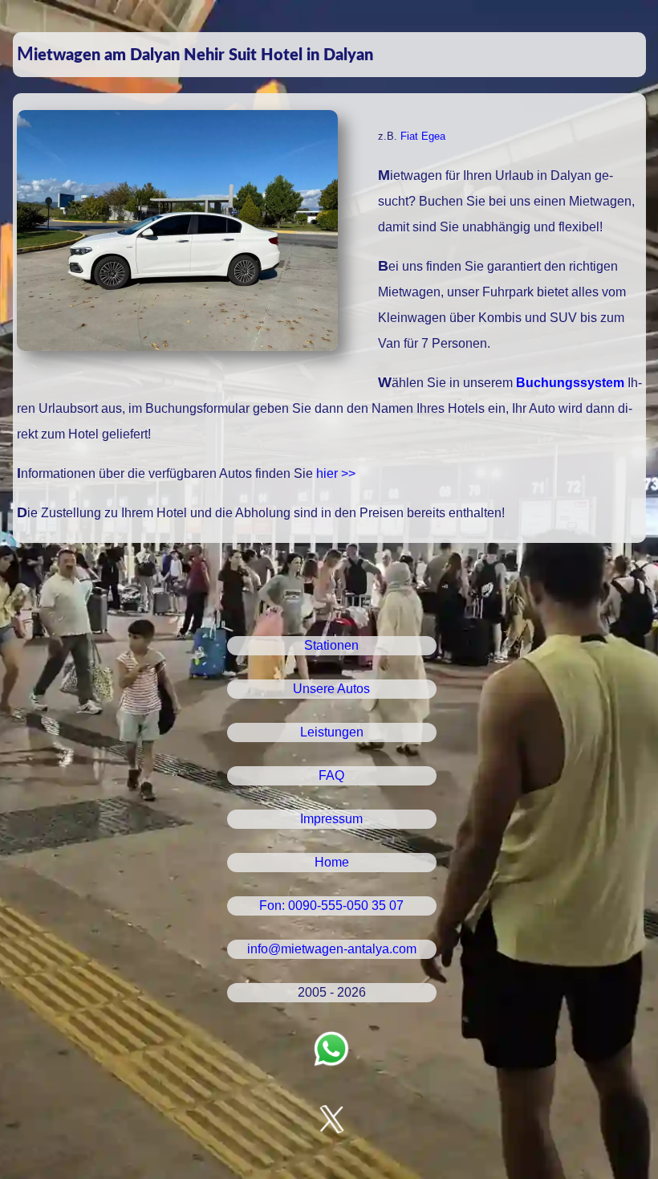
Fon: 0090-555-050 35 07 (331, 905)
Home (332, 862)
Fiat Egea (422, 136)
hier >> (335, 473)
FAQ (331, 775)
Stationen (331, 645)
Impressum (331, 819)
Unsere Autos (331, 689)
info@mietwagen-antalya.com (331, 949)
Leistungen (332, 732)
